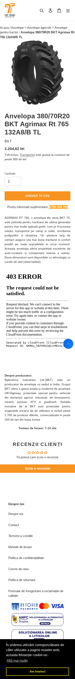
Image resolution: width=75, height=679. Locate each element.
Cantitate (10, 173)
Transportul (27, 154)
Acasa (5, 27)
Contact (13, 525)
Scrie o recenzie (37, 468)
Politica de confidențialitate (26, 558)
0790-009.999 (58, 207)
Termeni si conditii (20, 536)
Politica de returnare (21, 580)
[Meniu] (68, 10)
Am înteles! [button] (38, 671)
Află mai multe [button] (17, 660)
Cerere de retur (18, 569)
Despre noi (15, 514)
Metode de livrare (20, 547)
